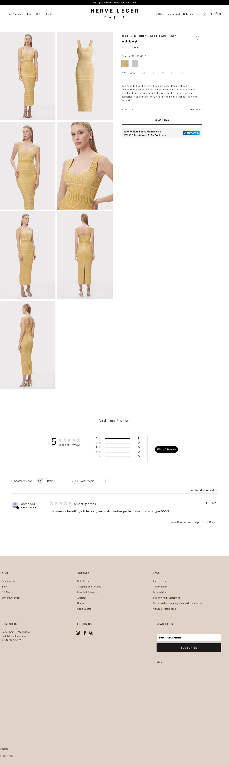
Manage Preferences (164, 608)
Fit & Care (127, 109)
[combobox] (60, 481)
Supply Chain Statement (166, 597)
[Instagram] (78, 633)
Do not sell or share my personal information (177, 603)
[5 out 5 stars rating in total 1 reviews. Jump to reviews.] (130, 41)
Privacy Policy (160, 586)
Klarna (80, 603)
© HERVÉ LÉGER (6, 756)
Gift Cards (7, 592)
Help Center (83, 581)
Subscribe (188, 14)
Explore (50, 14)
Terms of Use (160, 581)
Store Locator (84, 608)
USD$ (158, 14)
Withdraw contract (11, 597)
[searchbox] (24, 481)
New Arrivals (14, 14)
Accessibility (159, 592)
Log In (163, 135)
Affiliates (82, 597)
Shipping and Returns (89, 586)
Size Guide (196, 110)
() (220, 14)
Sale (38, 14)
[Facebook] (85, 633)
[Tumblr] (91, 633)
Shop (28, 14)
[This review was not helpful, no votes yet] (213, 522)
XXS (132, 72)
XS (144, 72)
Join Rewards (173, 14)
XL (181, 72)
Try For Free (153, 135)
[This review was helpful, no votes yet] (207, 522)
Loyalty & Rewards (87, 592)
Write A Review (166, 449)
